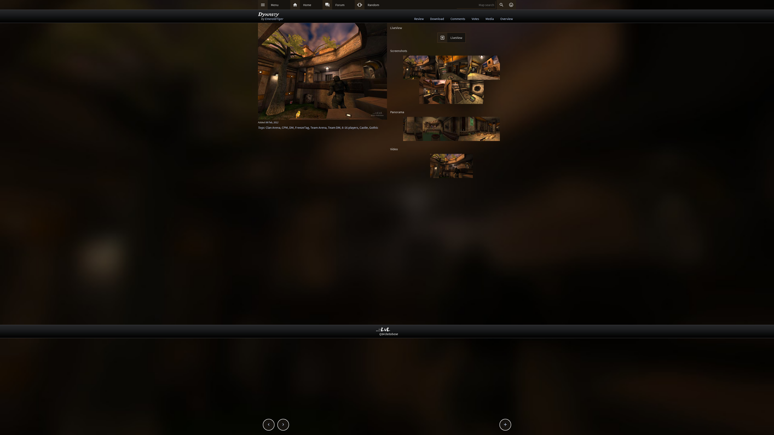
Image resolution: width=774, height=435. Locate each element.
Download (437, 19)
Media (490, 19)
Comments (457, 19)
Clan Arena (273, 127)
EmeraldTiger (274, 19)
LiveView (456, 38)
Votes (475, 19)
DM (291, 127)
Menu (275, 5)
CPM (285, 127)
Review (419, 19)
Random (373, 5)
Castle (364, 127)
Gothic (373, 127)
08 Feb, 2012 (271, 122)
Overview (506, 19)
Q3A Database (388, 334)
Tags (261, 127)
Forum (339, 5)
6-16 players (350, 127)
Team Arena (318, 127)
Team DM (334, 127)
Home (307, 5)
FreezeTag (302, 127)
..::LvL (383, 329)
